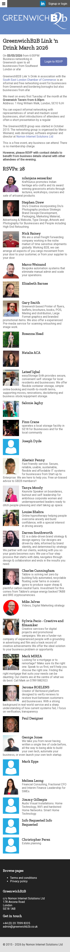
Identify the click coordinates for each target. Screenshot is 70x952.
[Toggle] (3, 3)
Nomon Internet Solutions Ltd (34, 136)
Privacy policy (19, 881)
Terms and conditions (23, 878)
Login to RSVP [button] (54, 61)
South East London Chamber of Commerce (29, 80)
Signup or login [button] (57, 3)
